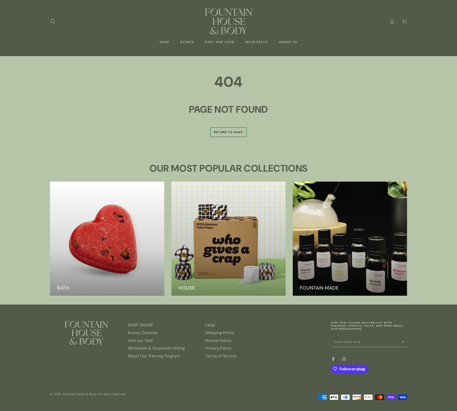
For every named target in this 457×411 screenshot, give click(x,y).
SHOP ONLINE (140, 325)
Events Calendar (143, 332)
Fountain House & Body (80, 394)
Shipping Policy (219, 332)
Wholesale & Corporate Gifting (156, 348)
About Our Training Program (154, 355)
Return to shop (228, 132)
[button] (52, 21)
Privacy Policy (218, 348)
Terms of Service (221, 355)
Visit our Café (140, 340)
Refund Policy (218, 340)
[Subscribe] (404, 341)
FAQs (210, 325)
